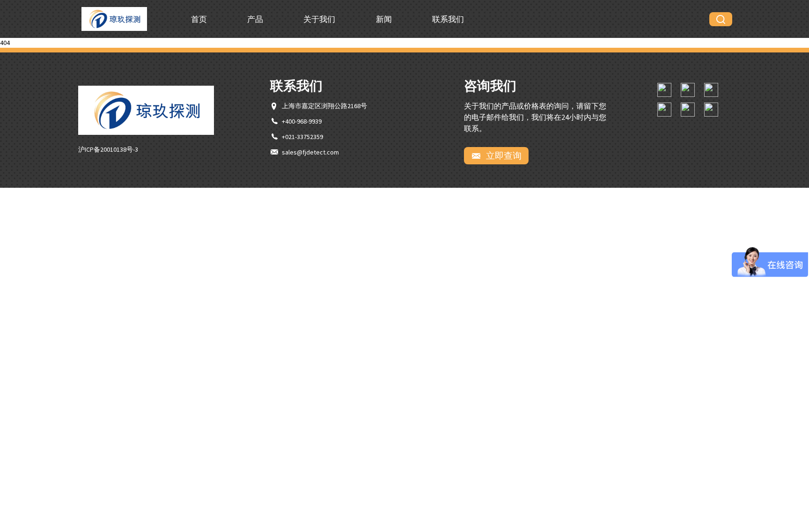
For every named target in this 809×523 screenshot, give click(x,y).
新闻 (384, 19)
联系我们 (448, 19)
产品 (255, 19)
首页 (199, 19)
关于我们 (319, 19)
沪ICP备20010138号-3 (108, 149)
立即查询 (503, 155)
